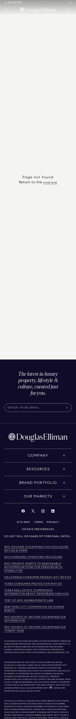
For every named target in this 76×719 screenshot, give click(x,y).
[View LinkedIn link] (53, 511)
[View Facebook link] (23, 511)
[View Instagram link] (43, 511)
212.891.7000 (50, 662)
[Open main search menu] (70, 10)
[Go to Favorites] (70, 2)
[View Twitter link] (33, 511)
